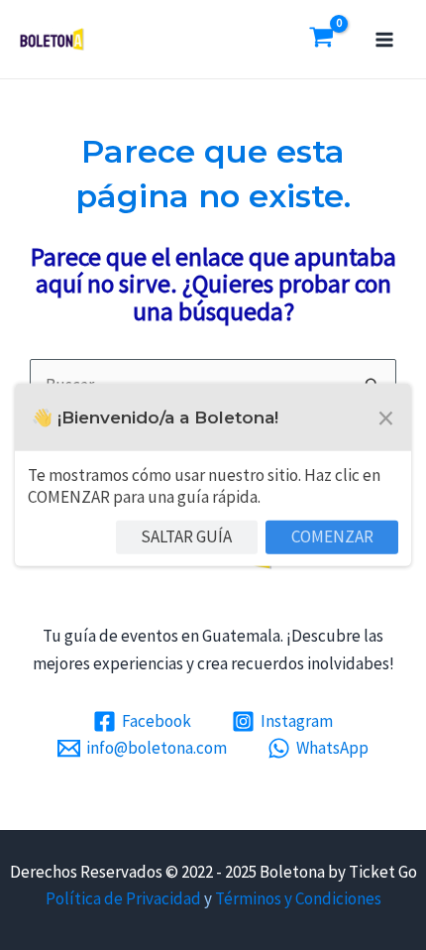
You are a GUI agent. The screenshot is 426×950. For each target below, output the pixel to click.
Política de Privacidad (123, 898)
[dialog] (213, 475)
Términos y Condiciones (298, 898)
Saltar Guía (186, 536)
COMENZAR (332, 536)
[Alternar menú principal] (384, 39)
